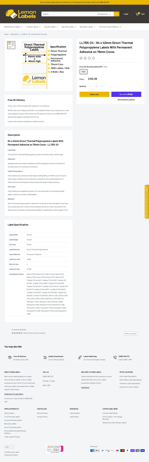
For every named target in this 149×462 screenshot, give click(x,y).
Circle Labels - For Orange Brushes (112, 418)
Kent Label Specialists (128, 376)
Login (126, 14)
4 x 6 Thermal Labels (12, 417)
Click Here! (85, 387)
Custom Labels (32, 27)
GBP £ (7, 447)
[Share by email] (93, 58)
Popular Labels (50, 27)
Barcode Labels (68, 27)
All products (15, 34)
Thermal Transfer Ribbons (109, 27)
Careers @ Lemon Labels (129, 387)
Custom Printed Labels (13, 420)
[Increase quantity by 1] (102, 86)
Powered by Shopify (11, 455)
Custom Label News (110, 413)
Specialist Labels (86, 27)
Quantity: (83, 86)
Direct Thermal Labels (12, 427)
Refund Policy (42, 413)
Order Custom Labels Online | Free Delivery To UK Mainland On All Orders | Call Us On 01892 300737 (74, 2)
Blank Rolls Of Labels (12, 27)
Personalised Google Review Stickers (15, 432)
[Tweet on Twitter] (89, 58)
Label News (74, 417)
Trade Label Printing (12, 437)
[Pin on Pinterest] (85, 58)
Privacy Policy (42, 417)
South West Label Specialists (131, 380)
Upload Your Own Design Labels (115, 422)
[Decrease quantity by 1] (90, 86)
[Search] (116, 14)
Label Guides (75, 413)
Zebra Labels (9, 413)
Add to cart (94, 94)
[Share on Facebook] (81, 58)
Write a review (130, 334)
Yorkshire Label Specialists (130, 383)
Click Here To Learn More (13, 394)
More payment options (126, 99)
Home (6, 34)
